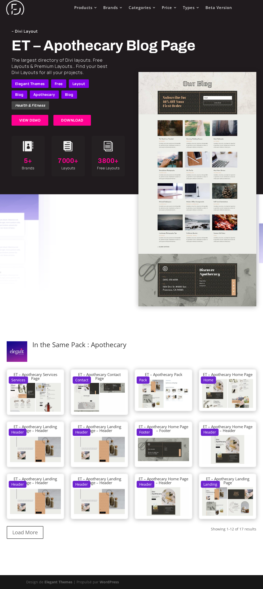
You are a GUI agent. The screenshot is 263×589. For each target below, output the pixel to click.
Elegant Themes (30, 83)
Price (167, 7)
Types (189, 7)
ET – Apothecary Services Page (35, 376)
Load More (25, 532)
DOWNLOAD (72, 120)
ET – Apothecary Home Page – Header (227, 428)
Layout (78, 83)
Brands (110, 7)
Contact (81, 380)
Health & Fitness (30, 105)
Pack (143, 380)
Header (17, 432)
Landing (210, 484)
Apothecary (44, 94)
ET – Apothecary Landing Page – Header (35, 428)
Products (83, 7)
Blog (19, 94)
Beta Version (218, 7)
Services (18, 380)
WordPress (109, 581)
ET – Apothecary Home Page (227, 374)
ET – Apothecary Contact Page (99, 376)
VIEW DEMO (30, 120)
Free (59, 83)
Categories (140, 7)
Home (208, 380)
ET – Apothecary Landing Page (227, 480)
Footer (144, 432)
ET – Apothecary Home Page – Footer (163, 428)
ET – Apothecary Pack (163, 374)
